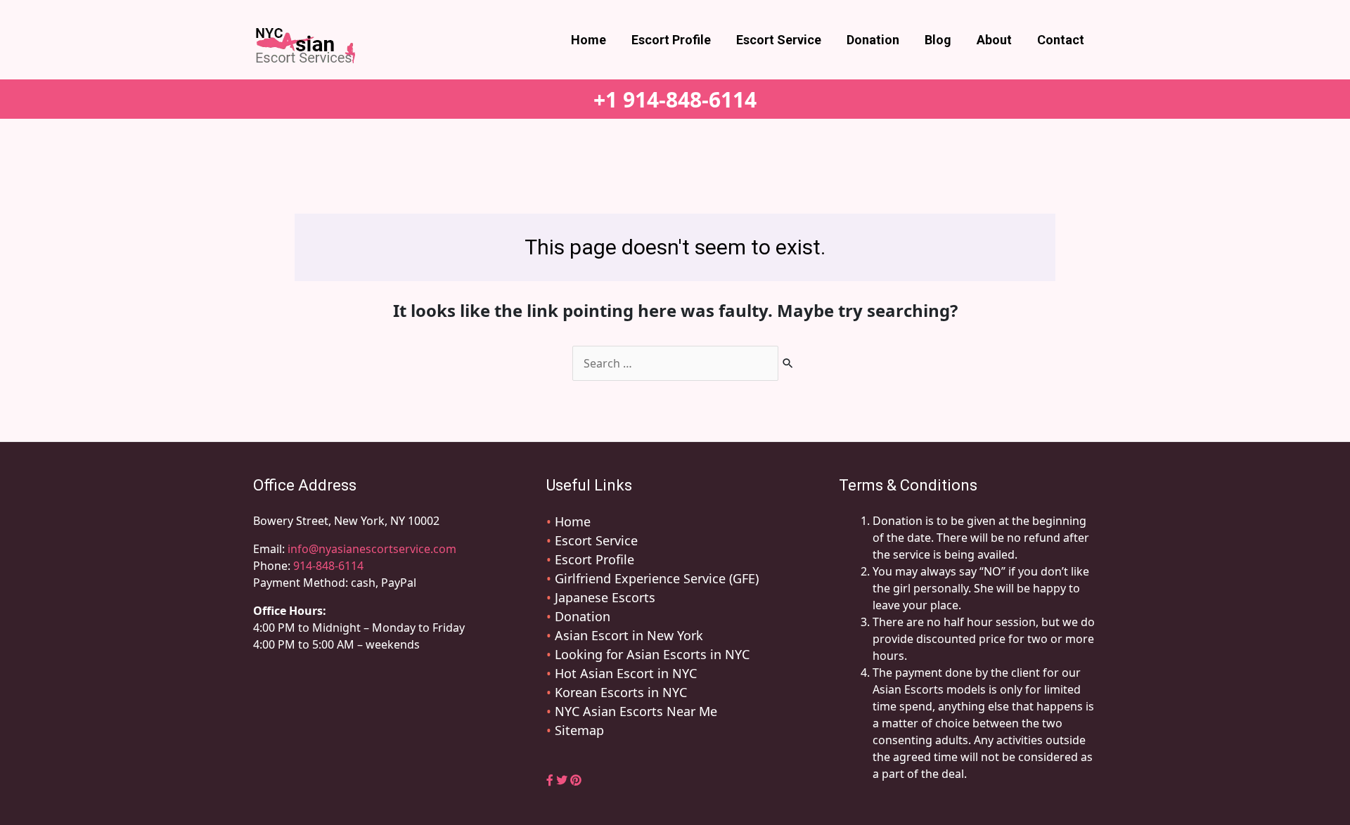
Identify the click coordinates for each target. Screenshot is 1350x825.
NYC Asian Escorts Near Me (636, 711)
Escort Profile (671, 39)
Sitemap (579, 730)
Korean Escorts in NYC (621, 692)
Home (588, 39)
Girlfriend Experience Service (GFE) (657, 578)
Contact (1060, 39)
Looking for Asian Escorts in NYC (652, 654)
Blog (938, 39)
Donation (873, 39)
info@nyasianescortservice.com (370, 549)
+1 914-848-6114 (675, 99)
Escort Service (778, 39)
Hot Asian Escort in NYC (626, 673)
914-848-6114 (328, 565)
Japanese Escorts (605, 597)
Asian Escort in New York (629, 635)
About (994, 39)
